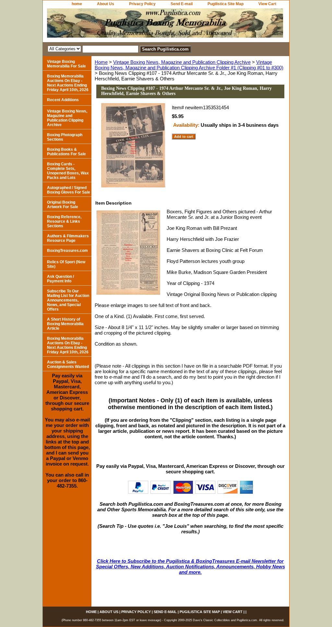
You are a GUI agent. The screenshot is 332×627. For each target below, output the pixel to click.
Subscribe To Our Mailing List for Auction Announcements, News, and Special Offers (68, 300)
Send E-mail (182, 4)
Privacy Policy (142, 4)
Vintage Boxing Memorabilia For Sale (66, 63)
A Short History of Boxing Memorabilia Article (65, 324)
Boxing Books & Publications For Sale (66, 151)
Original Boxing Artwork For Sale (62, 204)
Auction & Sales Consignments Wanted (68, 364)
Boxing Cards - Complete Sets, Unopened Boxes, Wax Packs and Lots (68, 171)
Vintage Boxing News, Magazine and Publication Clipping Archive (182, 62)
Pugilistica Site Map (225, 4)
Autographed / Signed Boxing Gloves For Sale (68, 190)
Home (101, 62)
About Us (105, 4)
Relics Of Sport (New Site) (66, 264)
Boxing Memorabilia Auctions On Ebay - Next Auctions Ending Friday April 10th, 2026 (68, 83)
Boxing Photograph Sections (64, 137)
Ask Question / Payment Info (60, 278)
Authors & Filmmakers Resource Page (68, 238)
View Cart (267, 4)
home (77, 4)
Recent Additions (63, 100)
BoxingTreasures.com (67, 250)
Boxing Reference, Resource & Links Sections (64, 221)
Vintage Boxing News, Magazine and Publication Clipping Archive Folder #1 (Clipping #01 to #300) (189, 64)
